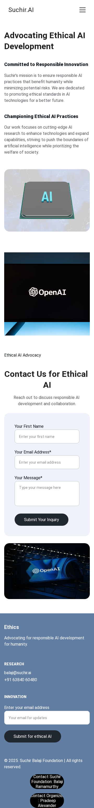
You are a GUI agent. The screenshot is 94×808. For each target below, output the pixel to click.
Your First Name (29, 426)
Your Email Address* (33, 452)
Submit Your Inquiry (41, 519)
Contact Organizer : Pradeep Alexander (47, 800)
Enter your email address (26, 707)
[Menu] (82, 10)
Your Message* (28, 477)
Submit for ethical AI (33, 736)
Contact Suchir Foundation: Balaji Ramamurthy (47, 781)
